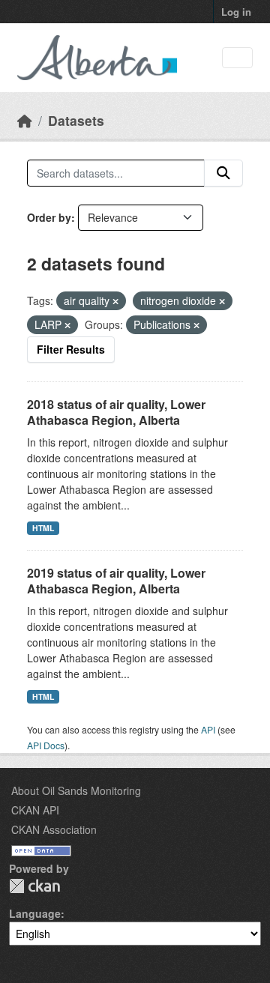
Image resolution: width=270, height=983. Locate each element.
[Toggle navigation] (237, 58)
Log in (236, 11)
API (208, 729)
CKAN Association (54, 829)
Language (35, 913)
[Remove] (115, 301)
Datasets (76, 120)
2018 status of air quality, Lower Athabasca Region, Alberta (116, 412)
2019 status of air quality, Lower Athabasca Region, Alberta (116, 580)
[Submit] (223, 173)
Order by (49, 217)
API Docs (45, 745)
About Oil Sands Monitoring (76, 790)
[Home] (24, 120)
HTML (43, 527)
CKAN (34, 886)
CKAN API (35, 809)
